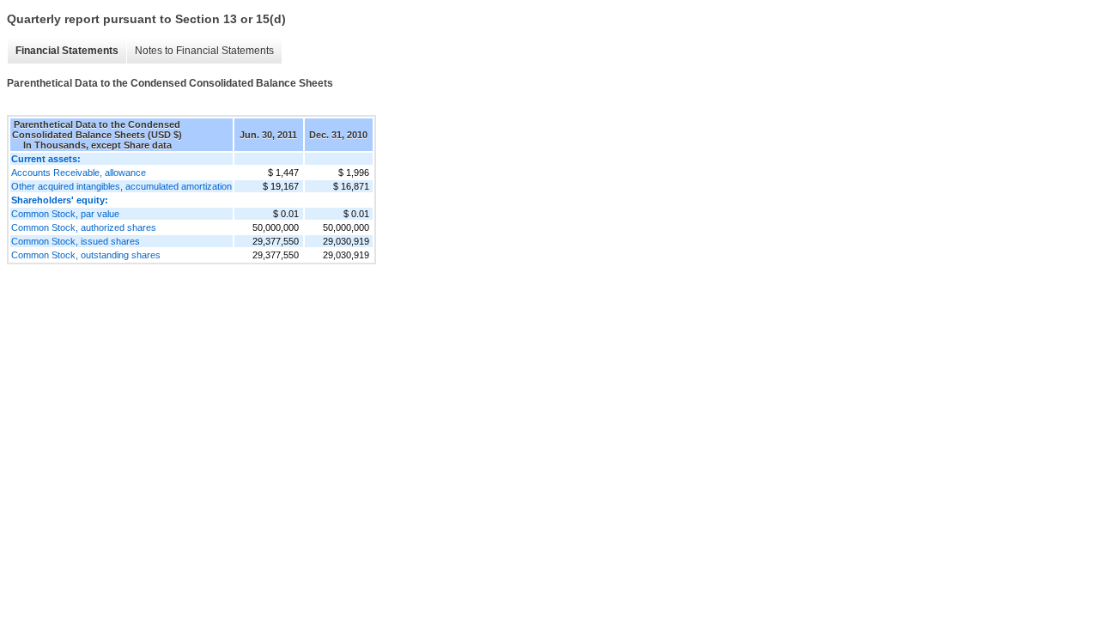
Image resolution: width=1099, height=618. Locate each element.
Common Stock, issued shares (75, 241)
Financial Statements (66, 51)
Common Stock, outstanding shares (86, 255)
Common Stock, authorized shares (83, 227)
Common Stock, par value (65, 214)
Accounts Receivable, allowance (78, 172)
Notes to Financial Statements (204, 51)
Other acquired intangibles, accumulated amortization (121, 186)
